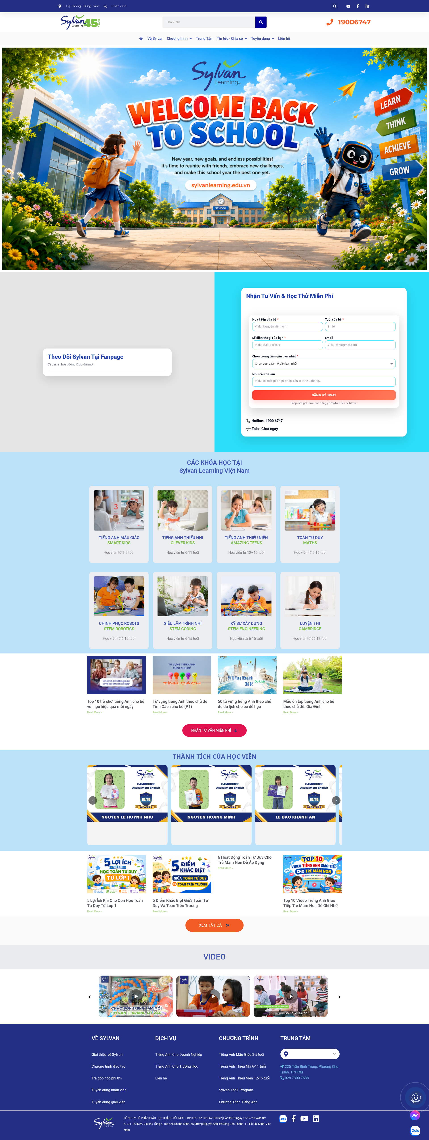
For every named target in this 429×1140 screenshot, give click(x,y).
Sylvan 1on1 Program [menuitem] (236, 1090)
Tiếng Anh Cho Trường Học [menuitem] (176, 1066)
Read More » (94, 712)
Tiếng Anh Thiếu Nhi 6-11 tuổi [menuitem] (242, 1066)
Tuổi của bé (334, 319)
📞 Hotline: (264, 421)
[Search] (261, 22)
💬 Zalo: (262, 429)
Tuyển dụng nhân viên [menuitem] (109, 1090)
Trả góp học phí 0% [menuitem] (107, 1078)
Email (329, 337)
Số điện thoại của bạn (269, 337)
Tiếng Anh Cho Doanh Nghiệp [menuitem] (178, 1054)
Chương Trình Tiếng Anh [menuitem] (238, 1102)
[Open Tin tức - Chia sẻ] (246, 38)
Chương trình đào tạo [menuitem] (108, 1066)
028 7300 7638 (297, 1078)
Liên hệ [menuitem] (161, 1078)
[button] (334, 6)
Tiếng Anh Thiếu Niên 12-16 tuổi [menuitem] (244, 1078)
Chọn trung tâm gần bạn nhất (275, 356)
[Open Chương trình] (190, 38)
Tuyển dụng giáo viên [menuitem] (108, 1102)
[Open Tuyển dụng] (273, 38)
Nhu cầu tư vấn (263, 374)
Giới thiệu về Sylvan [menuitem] (107, 1054)
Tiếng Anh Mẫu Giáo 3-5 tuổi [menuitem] (241, 1054)
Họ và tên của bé (265, 319)
